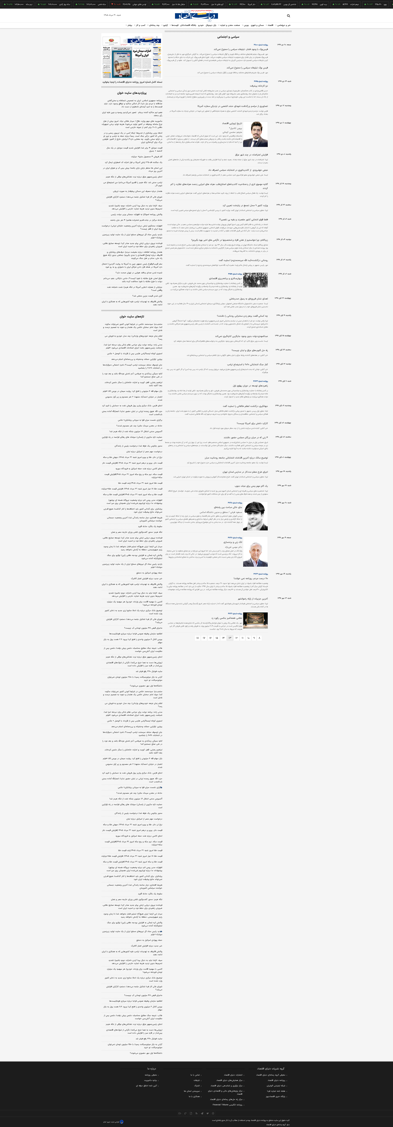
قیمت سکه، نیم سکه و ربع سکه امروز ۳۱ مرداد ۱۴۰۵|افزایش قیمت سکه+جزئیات (133, 476)
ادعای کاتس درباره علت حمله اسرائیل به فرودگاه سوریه (139, 468)
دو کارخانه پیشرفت (259, 86)
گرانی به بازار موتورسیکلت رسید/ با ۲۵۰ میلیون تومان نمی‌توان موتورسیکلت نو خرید (134, 679)
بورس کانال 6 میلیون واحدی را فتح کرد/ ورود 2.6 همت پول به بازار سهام (132, 1008)
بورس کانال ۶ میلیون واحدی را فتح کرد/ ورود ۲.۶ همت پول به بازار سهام (132, 641)
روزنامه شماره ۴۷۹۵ (261, 81)
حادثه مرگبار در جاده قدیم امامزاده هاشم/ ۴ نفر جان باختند (136, 220)
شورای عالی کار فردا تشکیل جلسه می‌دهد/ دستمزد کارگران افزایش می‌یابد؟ (134, 198)
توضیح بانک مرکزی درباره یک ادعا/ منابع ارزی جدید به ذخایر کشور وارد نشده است (133, 612)
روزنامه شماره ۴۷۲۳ (260, 574)
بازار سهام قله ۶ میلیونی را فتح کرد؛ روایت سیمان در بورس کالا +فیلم (132, 391)
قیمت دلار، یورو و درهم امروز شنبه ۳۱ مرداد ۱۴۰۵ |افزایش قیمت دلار (132, 463)
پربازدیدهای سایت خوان (131, 93)
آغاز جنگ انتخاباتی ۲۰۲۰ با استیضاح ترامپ (247, 364)
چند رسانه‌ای (154, 25)
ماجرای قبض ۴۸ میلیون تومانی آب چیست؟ (143, 628)
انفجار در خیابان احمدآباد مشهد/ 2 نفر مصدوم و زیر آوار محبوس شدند (134, 766)
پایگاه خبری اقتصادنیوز (275, 1096)
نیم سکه (9, 4)
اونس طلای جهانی (119, 4)
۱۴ (223, 638)
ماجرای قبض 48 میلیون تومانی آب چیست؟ (143, 995)
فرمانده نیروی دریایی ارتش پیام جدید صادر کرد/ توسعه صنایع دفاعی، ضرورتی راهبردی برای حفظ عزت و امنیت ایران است (132, 245)
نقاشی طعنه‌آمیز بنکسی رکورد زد (226, 618)
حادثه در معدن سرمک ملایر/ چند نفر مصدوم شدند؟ (139, 425)
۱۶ (210, 638)
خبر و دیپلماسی (283, 25)
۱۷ (204, 638)
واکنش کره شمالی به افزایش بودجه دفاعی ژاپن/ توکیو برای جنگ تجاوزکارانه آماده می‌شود (134, 557)
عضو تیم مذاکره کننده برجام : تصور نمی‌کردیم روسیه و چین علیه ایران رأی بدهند (132, 114)
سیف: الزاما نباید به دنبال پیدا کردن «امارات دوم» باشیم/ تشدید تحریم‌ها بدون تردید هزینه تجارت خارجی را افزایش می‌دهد (135, 207)
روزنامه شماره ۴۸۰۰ (261, 44)
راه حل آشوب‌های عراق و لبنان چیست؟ (250, 350)
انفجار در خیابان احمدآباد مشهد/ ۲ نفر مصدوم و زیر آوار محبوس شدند (133, 398)
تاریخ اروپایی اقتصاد (232, 123)
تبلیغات (197, 1080)
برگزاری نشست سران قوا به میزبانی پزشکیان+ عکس (140, 420)
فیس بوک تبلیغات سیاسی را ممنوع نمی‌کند (247, 68)
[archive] (180, 1113)
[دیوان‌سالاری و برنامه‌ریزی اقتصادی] (255, 280)
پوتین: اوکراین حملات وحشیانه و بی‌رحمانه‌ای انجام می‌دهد (136, 359)
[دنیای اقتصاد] (196, 16)
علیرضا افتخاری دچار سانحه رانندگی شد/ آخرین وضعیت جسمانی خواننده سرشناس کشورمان (134, 519)
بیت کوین (303, 4)
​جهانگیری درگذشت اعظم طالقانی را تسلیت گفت (245, 406)
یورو (365, 4)
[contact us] (185, 1113)
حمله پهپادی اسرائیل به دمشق (149, 572)
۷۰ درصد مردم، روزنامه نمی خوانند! (251, 578)
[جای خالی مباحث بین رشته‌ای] (255, 516)
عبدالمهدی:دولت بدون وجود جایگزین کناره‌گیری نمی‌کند (241, 336)
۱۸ (197, 638)
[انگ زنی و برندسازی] (255, 551)
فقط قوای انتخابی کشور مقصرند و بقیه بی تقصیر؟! (243, 219)
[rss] (196, 1113)
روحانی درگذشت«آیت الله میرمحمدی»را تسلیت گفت (243, 260)
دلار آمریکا (231, 4)
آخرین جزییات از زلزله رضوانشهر (253, 599)
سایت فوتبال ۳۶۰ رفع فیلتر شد (149, 671)
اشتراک (197, 1085)
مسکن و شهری (257, 25)
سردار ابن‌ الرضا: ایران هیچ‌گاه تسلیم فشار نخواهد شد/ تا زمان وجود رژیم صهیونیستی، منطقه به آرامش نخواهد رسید (132, 548)
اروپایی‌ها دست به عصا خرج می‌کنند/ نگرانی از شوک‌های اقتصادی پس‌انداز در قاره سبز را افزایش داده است (134, 664)
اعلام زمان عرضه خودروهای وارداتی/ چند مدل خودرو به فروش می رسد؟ (133, 338)
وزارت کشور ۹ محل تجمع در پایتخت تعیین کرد (245, 205)
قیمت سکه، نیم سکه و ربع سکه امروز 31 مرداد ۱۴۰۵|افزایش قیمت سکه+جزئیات (133, 843)
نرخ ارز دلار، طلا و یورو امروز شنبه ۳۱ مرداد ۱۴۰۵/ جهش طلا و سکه (132, 457)
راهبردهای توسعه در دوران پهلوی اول (250, 386)
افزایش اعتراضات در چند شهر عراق (251, 155)
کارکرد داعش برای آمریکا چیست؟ (252, 423)
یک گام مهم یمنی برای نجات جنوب (251, 486)
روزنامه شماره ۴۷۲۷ (235, 537)
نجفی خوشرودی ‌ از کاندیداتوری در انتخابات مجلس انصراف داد (238, 170)
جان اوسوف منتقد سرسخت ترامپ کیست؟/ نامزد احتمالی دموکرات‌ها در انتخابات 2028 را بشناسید (132, 734)
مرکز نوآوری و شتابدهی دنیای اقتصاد (226, 1085)
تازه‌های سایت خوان (132, 316)
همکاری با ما (194, 1096)
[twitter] (207, 1113)
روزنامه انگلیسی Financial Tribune (227, 1104)
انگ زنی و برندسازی (233, 542)
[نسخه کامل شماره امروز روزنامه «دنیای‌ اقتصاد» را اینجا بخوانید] (131, 56)
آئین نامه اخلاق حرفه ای (146, 1085)
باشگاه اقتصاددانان (188, 25)
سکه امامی (82, 4)
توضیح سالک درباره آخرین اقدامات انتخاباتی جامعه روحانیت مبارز (236, 458)
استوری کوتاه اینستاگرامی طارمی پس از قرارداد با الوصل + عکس (134, 353)
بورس (246, 25)
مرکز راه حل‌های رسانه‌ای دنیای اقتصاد (226, 1099)
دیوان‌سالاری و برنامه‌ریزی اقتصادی (225, 278)
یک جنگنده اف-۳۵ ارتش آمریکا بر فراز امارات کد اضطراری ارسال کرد (133, 162)
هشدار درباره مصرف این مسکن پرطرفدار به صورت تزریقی (137, 191)
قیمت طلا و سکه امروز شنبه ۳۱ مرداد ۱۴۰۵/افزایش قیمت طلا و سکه (132, 494)
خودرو (201, 25)
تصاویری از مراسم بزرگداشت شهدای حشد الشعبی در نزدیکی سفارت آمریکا (233, 106)
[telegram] (202, 1113)
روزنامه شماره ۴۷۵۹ (235, 274)
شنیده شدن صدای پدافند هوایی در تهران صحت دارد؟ (139, 272)
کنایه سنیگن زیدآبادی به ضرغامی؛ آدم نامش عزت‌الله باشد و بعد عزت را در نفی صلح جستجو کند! (132, 375)
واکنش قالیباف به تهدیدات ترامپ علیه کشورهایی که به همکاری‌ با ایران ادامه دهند (132, 303)
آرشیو (165, 25)
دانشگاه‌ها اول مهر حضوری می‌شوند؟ (146, 685)
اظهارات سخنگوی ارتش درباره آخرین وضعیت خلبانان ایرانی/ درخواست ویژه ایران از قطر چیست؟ (132, 227)
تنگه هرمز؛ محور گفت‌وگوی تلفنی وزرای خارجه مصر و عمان (136, 532)
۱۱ (242, 638)
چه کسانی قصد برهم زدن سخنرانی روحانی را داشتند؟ (242, 316)
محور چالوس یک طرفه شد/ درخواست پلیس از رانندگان (138, 446)
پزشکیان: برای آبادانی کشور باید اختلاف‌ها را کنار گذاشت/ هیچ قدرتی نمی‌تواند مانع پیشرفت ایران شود (132, 510)
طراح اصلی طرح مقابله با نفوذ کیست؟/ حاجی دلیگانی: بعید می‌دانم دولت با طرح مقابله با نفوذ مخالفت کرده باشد (132, 280)
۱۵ (217, 638)
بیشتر (129, 25)
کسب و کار (140, 25)
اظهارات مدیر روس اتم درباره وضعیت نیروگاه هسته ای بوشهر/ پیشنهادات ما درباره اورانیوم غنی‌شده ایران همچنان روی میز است (134, 502)
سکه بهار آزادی (45, 4)
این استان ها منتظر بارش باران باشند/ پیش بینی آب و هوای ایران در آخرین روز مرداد (132, 170)
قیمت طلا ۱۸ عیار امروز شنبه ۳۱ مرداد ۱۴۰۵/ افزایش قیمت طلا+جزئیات (131, 488)
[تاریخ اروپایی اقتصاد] (255, 134)
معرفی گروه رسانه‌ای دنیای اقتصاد (270, 1075)
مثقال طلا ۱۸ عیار (158, 4)
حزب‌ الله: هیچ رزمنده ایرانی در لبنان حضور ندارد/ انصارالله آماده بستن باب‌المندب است (132, 413)
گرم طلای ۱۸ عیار (198, 4)
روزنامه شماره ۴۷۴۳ (260, 381)
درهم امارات (335, 4)
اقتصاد (270, 25)
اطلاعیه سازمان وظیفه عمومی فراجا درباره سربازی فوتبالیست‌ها (135, 633)
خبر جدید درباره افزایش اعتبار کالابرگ (146, 578)
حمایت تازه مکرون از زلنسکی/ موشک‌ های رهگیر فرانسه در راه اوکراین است (132, 439)
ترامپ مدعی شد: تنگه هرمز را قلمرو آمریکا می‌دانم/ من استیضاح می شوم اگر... (132, 184)
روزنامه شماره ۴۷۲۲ (235, 613)
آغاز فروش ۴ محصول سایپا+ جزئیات (146, 156)
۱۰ (248, 638)
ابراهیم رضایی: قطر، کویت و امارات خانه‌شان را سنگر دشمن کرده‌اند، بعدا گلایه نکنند (133, 384)
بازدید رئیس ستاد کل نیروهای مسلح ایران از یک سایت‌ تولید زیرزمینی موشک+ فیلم (132, 236)
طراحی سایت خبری (113, 1122)
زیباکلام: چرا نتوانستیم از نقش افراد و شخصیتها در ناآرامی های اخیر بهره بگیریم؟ (229, 240)
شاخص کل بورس (270, 4)
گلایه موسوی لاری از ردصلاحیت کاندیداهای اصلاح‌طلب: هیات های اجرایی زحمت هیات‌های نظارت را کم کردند (219, 186)
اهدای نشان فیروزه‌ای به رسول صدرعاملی (248, 299)
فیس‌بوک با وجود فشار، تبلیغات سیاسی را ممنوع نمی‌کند (241, 49)
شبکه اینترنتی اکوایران (276, 1085)
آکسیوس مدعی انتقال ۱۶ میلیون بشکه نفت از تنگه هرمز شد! (135, 431)
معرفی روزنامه (151, 1075)
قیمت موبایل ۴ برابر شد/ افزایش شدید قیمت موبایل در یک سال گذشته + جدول (134, 149)
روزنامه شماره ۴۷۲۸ (235, 502)
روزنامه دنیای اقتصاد (276, 1080)
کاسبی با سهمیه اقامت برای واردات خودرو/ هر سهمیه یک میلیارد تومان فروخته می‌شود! (134, 603)
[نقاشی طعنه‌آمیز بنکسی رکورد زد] (255, 620)
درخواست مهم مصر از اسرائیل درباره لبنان (144, 451)
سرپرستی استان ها (192, 1091)
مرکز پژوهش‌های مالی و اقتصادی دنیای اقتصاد (225, 1092)
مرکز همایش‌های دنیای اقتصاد (229, 1080)
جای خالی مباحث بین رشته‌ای (228, 507)
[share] (191, 1113)
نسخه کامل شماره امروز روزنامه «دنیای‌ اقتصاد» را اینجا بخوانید (132, 82)
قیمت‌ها (174, 25)
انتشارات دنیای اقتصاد (233, 1075)
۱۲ (236, 638)
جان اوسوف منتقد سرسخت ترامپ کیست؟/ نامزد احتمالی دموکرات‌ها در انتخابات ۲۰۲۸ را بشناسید (132, 366)
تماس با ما (195, 1075)
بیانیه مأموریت (150, 1080)
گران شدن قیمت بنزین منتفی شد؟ (147, 296)
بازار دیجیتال (211, 25)
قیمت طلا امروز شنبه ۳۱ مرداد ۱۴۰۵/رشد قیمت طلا (140, 483)
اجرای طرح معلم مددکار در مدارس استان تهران (245, 472)
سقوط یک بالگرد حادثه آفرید (150, 526)
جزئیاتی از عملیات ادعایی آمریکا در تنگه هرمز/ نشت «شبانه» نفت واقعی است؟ (134, 289)
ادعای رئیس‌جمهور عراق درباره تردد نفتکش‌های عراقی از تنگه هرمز (134, 176)
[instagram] (213, 1113)
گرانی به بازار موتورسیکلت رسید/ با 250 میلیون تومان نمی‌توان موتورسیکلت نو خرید (135, 1046)
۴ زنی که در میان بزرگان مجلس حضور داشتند (246, 437)
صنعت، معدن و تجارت (229, 25)
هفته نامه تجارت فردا (276, 1091)
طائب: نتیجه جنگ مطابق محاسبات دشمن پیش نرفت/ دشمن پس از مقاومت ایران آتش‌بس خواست (133, 650)
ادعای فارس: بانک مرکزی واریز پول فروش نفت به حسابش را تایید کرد (132, 405)
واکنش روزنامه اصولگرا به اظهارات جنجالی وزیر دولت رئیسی (136, 214)
